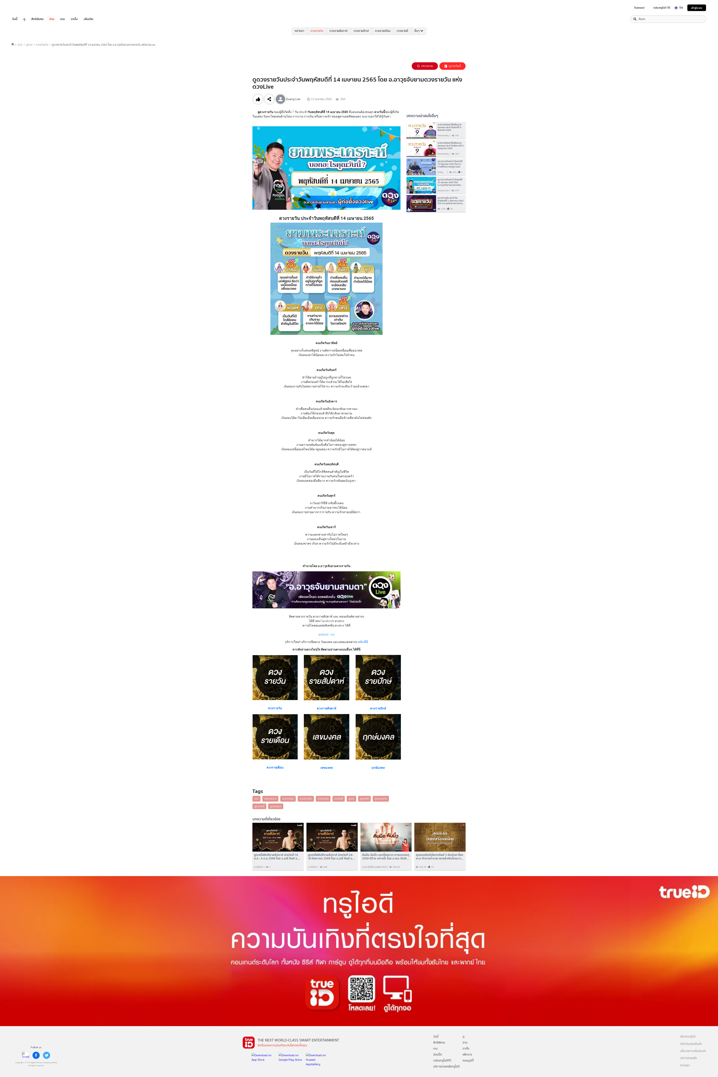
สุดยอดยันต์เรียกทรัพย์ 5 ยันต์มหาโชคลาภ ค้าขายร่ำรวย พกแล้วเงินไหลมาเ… (439, 856)
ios (333, 634)
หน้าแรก (299, 31)
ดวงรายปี (402, 31)
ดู (24, 19)
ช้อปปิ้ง (437, 1054)
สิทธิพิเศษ (37, 19)
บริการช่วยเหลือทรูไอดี (446, 1066)
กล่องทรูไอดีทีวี (442, 1060)
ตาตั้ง (74, 19)
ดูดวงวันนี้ (455, 66)
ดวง (256, 799)
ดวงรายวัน (316, 31)
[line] (25, 1055)
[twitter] (46, 1055)
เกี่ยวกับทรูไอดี (688, 1037)
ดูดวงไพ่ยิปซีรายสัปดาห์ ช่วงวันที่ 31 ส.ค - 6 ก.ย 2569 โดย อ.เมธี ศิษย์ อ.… (277, 856)
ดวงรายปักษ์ (361, 31)
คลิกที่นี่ (362, 642)
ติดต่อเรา (685, 1065)
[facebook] (36, 1055)
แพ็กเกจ (467, 1054)
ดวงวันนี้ (338, 799)
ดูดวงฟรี (364, 799)
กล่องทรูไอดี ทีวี (661, 8)
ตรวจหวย (427, 66)
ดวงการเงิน (288, 799)
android (323, 634)
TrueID (23, 7)
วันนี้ (14, 19)
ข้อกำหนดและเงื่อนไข (691, 1044)
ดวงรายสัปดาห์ (338, 31)
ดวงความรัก (306, 799)
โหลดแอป (639, 8)
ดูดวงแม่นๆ (275, 806)
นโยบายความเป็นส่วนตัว (693, 1051)
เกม (62, 19)
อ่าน (51, 19)
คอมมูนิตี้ (468, 1060)
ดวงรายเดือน (383, 31)
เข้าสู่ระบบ (696, 8)
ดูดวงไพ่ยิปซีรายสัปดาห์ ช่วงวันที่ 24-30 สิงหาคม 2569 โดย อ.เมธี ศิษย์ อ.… (331, 856)
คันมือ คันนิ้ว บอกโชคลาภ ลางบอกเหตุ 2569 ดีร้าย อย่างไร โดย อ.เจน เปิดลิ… (385, 856)
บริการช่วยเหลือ (688, 1058)
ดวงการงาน (270, 799)
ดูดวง (29, 45)
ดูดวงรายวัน (381, 799)
